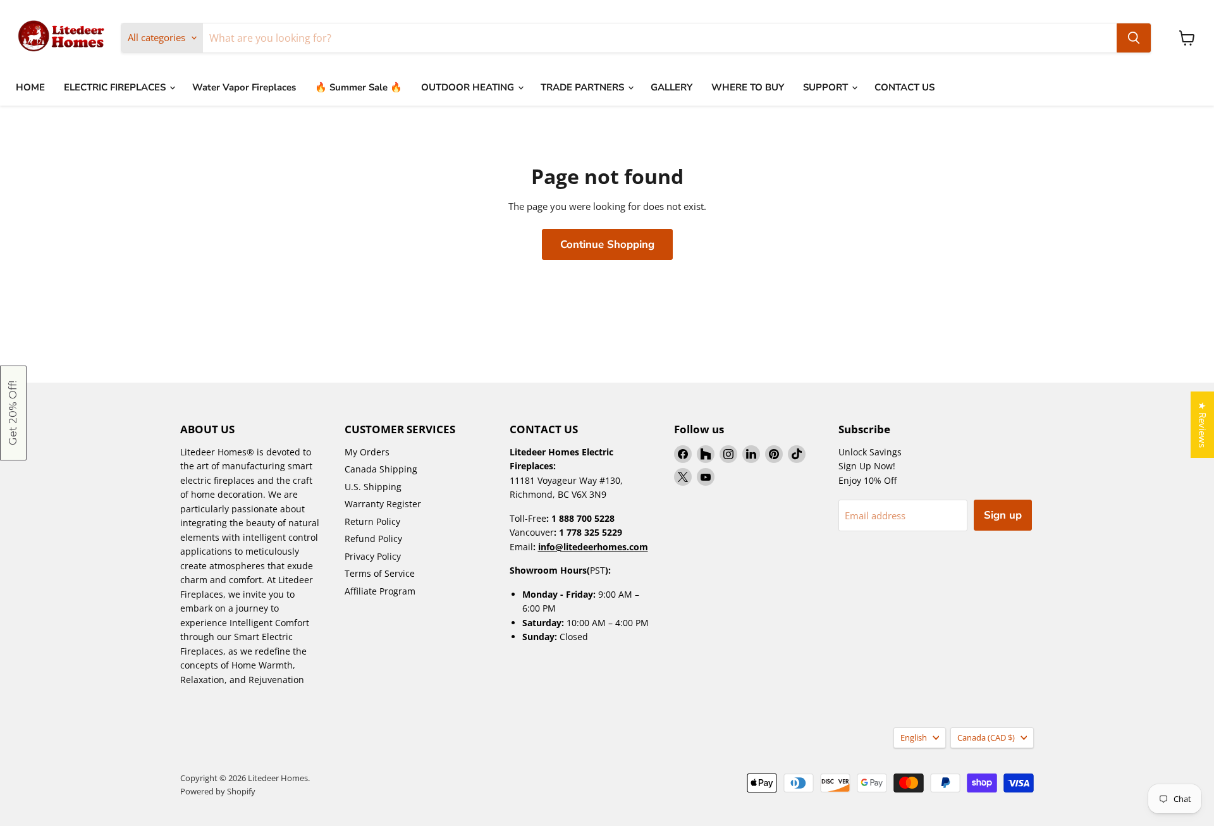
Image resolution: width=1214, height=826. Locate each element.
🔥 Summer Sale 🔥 (358, 87)
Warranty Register (383, 504)
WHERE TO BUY (747, 87)
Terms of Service (380, 573)
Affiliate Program (380, 591)
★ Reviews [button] (1202, 425)
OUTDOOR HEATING (469, 87)
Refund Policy (373, 539)
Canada (986, 737)
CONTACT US (904, 87)
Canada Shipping (381, 469)
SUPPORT (826, 87)
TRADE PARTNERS (584, 87)
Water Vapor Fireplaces (244, 87)
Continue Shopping (607, 244)
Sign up (1003, 515)
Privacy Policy (373, 556)
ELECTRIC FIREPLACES (116, 87)
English (913, 737)
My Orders (367, 452)
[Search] (1134, 37)
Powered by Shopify (217, 791)
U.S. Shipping (373, 487)
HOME (30, 87)
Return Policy (372, 521)
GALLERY (671, 87)
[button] (13, 413)
